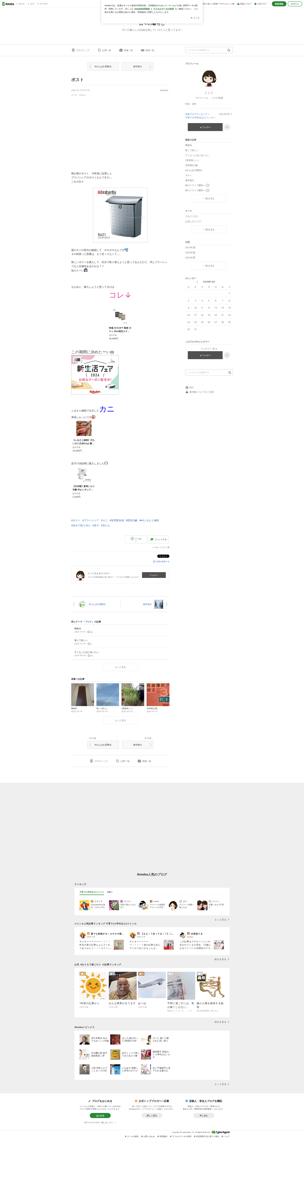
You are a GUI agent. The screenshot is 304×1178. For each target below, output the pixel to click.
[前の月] (197, 282)
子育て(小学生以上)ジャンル (199, 117)
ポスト (77, 79)
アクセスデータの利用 (181, 1136)
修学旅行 (137, 66)
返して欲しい (192, 150)
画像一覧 (128, 50)
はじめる (100, 1115)
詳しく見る (152, 1115)
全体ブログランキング (196, 114)
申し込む (204, 1115)
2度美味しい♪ (192, 160)
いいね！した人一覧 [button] (160, 547)
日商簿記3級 (191, 165)
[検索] (229, 50)
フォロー (153, 575)
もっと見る (120, 667)
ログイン (295, 4)
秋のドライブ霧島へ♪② (197, 190)
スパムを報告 (133, 1136)
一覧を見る (209, 198)
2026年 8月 (209, 281)
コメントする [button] (160, 539)
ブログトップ (82, 50)
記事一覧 (106, 50)
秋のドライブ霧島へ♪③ (197, 185)
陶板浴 (188, 145)
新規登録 (279, 4)
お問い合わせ (149, 1136)
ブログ (82, 95)
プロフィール (201, 97)
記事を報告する (162, 561)
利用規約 (163, 1136)
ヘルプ (227, 1136)
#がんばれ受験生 (103, 66)
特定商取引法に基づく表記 (207, 1136)
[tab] (91, 892)
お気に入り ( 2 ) (193, 221)
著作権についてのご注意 (201, 392)
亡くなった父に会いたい (197, 155)
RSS (191, 387)
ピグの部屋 (217, 97)
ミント (209, 93)
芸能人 (110, 892)
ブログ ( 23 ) (191, 216)
